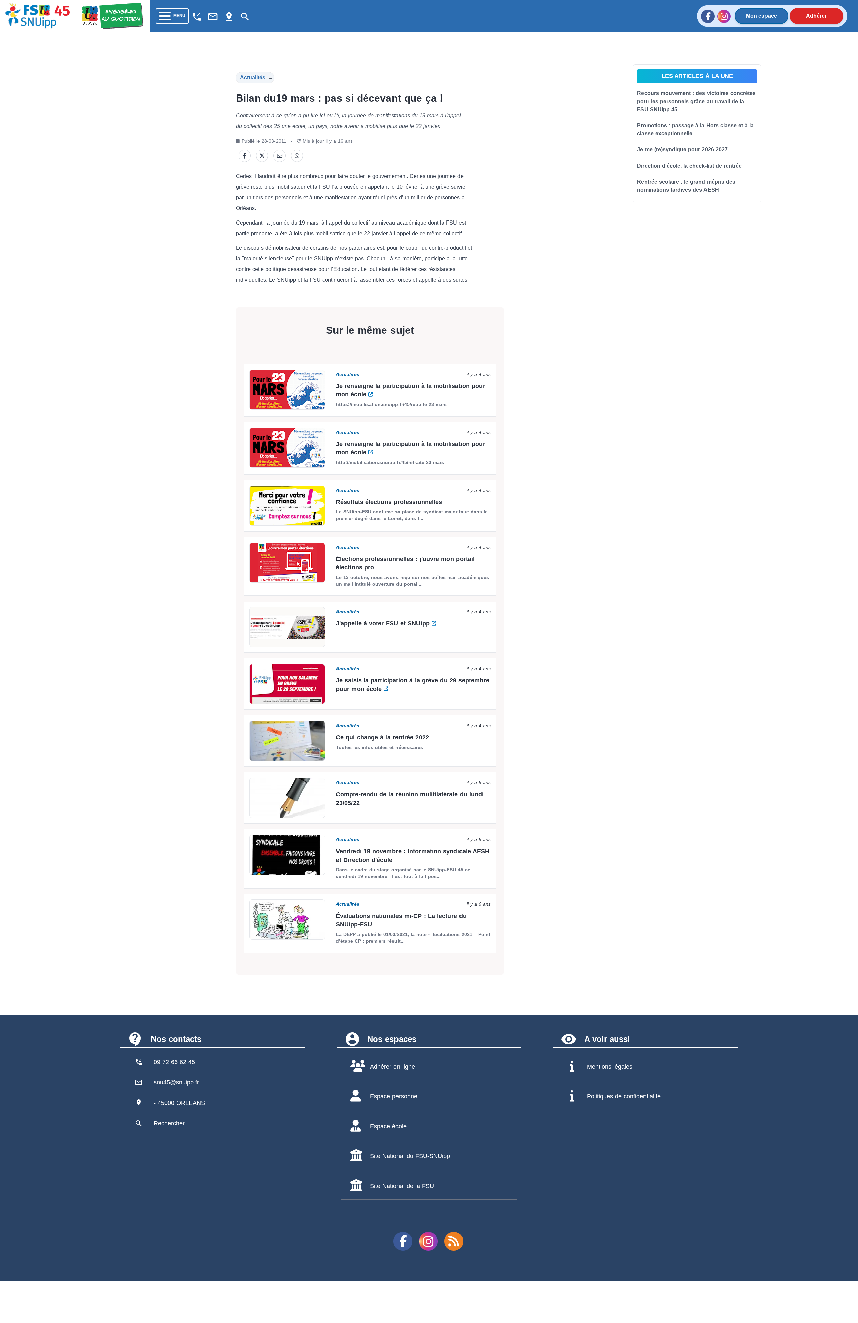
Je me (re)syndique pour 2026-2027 (682, 149)
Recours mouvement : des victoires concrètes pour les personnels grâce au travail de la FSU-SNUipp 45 (696, 101)
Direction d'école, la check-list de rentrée (689, 166)
